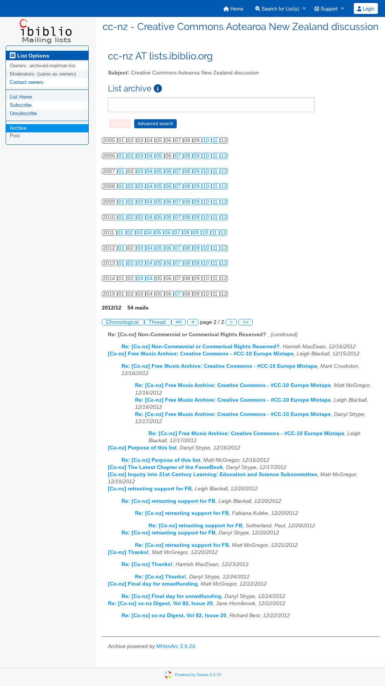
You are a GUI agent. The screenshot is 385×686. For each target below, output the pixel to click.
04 (150, 156)
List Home (21, 97)
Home (236, 8)
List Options (32, 56)
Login (367, 8)
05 (160, 156)
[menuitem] (233, 8)
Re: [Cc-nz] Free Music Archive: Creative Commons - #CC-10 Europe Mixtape (219, 366)
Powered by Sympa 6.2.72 (198, 674)
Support (328, 8)
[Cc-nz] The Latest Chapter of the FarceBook (165, 467)
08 (188, 156)
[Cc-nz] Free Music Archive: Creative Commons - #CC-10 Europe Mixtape (201, 354)
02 (131, 156)
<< (179, 322)
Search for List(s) (279, 8)
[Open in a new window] (158, 88)
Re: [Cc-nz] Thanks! (147, 564)
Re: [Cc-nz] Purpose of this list (160, 460)
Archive (18, 128)
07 (178, 156)
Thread (158, 322)
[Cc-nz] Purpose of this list (142, 448)
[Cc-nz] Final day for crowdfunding (153, 584)
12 (224, 156)
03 (141, 156)
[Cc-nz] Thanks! (128, 552)
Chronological (123, 322)
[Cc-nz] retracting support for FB (150, 489)
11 (215, 140)
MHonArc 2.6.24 (175, 646)
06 (169, 171)
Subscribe (21, 105)
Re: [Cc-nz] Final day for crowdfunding (171, 596)
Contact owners (27, 82)
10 (207, 140)
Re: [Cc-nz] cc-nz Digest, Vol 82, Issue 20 (160, 603)
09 (197, 156)
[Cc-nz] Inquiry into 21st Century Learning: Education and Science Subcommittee (212, 474)
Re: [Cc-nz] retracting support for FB (168, 501)
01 (122, 156)
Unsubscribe (23, 113)
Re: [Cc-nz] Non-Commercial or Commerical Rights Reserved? (200, 346)
